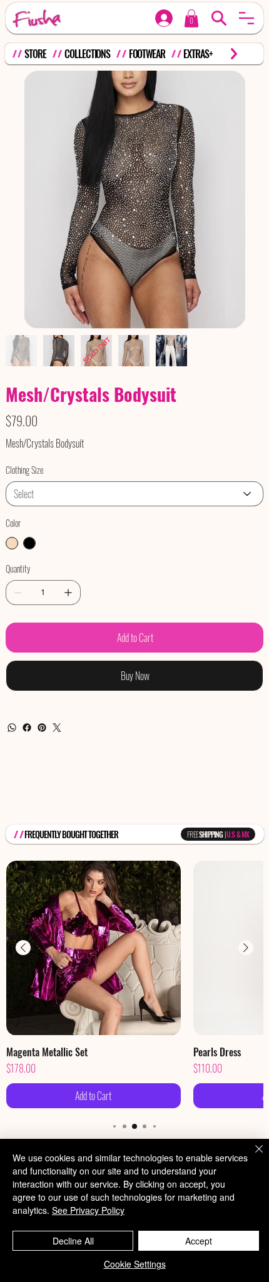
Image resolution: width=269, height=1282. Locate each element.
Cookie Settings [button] (135, 1264)
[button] (246, 18)
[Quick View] (93, 948)
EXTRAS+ (197, 53)
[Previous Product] (23, 947)
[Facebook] (27, 727)
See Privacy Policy (88, 1210)
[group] (135, 984)
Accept (198, 1240)
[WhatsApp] (12, 727)
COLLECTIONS (87, 53)
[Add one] (68, 592)
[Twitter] (57, 727)
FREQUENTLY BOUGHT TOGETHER (71, 834)
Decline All (73, 1240)
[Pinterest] (42, 727)
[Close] (251, 1156)
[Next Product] (245, 947)
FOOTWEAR (147, 53)
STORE (35, 53)
